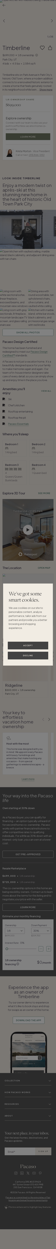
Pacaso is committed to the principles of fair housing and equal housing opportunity (28, 1198)
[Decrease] (41, 948)
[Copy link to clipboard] (50, 47)
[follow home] (42, 47)
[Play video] (28, 229)
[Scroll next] (52, 21)
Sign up (43, 1151)
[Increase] (48, 948)
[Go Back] (4, 5)
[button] (28, 21)
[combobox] (15, 931)
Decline (28, 655)
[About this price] (36, 55)
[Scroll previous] (4, 21)
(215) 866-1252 (36, 154)
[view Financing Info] (18, 964)
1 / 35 (50, 36)
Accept (28, 645)
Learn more (28, 779)
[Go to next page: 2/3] (49, 719)
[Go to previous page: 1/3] (43, 719)
